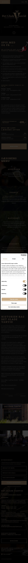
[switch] (25, 285)
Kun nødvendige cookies (14, 306)
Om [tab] (23, 258)
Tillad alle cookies (14, 299)
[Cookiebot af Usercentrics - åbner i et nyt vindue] (21, 255)
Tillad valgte (14, 303)
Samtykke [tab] (5, 258)
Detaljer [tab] (14, 258)
